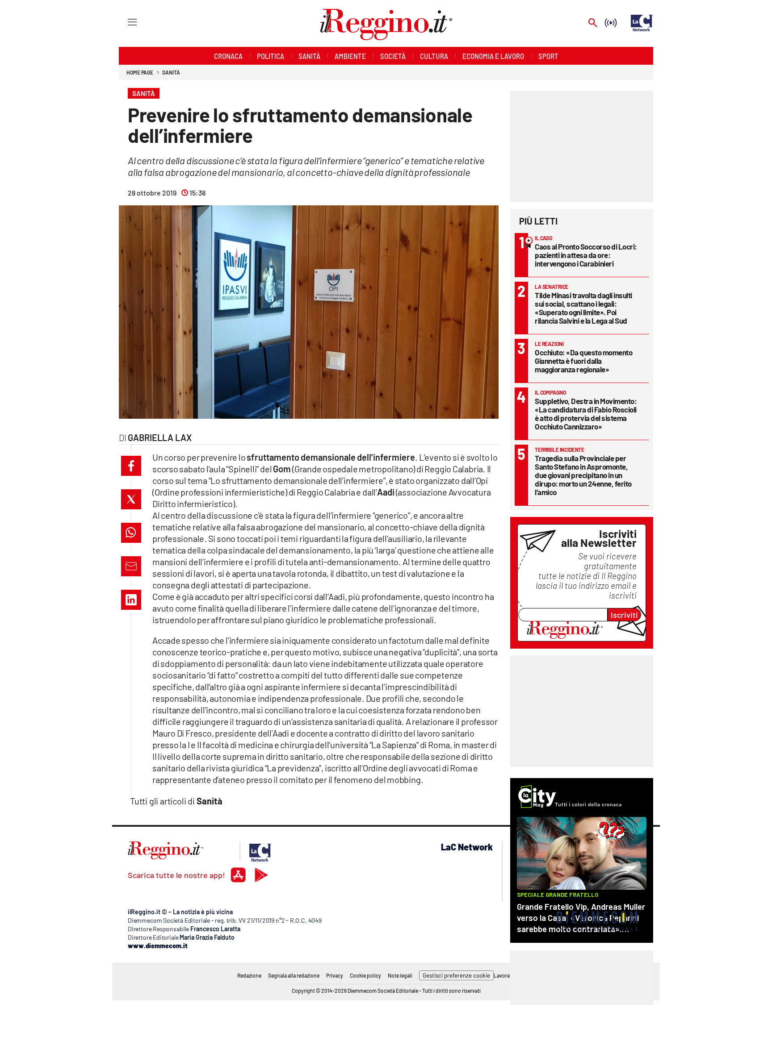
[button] (131, 466)
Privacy (334, 975)
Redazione (249, 975)
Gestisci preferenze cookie (456, 975)
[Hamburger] (124, 22)
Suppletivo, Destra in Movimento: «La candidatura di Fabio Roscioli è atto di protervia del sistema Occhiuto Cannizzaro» (586, 413)
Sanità (171, 72)
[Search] (592, 23)
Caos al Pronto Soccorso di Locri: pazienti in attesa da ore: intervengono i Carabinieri (586, 255)
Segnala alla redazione (293, 975)
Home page (139, 72)
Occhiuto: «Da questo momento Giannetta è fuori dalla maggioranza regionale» (583, 361)
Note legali (400, 975)
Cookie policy (365, 975)
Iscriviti (624, 615)
